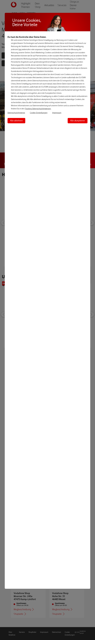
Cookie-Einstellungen (38, 113)
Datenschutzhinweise (16, 113)
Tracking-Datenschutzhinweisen (38, 108)
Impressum (56, 113)
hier (20, 49)
